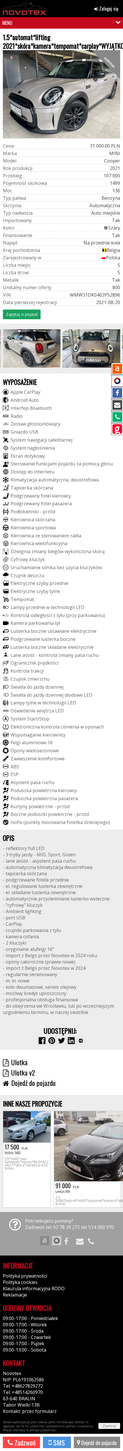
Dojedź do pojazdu (98, 1442)
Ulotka (19, 1062)
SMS (58, 1442)
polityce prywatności (42, 1430)
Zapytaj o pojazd (21, 314)
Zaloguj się (108, 8)
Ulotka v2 (23, 1072)
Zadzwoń (24, 1442)
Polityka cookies (20, 1282)
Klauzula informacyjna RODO (34, 1288)
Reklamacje (15, 1295)
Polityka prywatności (25, 1276)
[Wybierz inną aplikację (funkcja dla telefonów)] (81, 1040)
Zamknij (109, 1426)
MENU (7, 22)
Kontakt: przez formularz (30, 1411)
